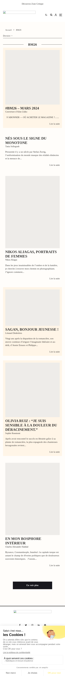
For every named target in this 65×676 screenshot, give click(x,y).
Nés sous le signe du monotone (25, 140)
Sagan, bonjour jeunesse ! (31, 329)
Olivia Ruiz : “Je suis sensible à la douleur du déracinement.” (31, 425)
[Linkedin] (39, 625)
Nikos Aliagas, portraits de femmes (31, 254)
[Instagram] (32, 625)
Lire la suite (54, 124)
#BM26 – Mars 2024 (22, 108)
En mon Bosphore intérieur (23, 541)
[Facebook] (20, 625)
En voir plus (32, 585)
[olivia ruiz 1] (32, 390)
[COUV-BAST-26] (32, 77)
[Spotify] (45, 625)
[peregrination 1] (32, 499)
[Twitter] (26, 625)
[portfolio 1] (32, 212)
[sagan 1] (32, 307)
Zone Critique (37, 4)
